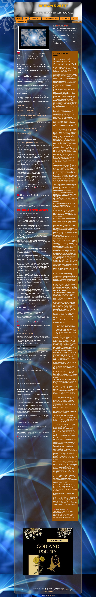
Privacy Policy (35, 18)
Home (18, 18)
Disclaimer (74, 590)
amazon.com (57, 511)
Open (58, 488)
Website (44, 590)
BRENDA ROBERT (53, 6)
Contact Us (36, 590)
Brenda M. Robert (51, 595)
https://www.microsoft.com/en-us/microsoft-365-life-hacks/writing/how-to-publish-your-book (31, 127)
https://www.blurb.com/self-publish (26, 110)
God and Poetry (21, 21)
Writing (74, 18)
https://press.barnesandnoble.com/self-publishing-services (32, 118)
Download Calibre (58, 371)
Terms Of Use (66, 590)
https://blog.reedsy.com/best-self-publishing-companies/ (32, 115)
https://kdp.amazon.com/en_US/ (41, 107)
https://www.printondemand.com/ (30, 143)
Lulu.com (59, 515)
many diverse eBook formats (67, 146)
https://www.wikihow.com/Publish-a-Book (28, 131)
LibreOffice (72, 488)
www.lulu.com (20, 105)
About (25, 18)
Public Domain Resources (51, 18)
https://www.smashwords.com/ (25, 133)
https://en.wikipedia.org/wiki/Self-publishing (28, 113)
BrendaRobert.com (28, 333)
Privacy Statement (48, 591)
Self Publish (65, 18)
